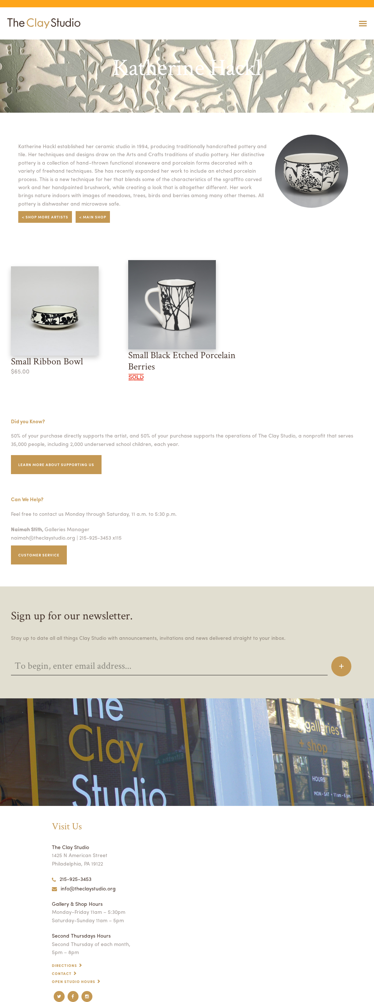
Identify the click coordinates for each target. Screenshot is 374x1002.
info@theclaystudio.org (88, 888)
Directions (64, 965)
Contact (62, 973)
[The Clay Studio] (42, 23)
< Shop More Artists (45, 216)
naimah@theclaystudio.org (43, 537)
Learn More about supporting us (56, 464)
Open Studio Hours (73, 981)
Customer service (39, 555)
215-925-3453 (75, 878)
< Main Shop (92, 216)
